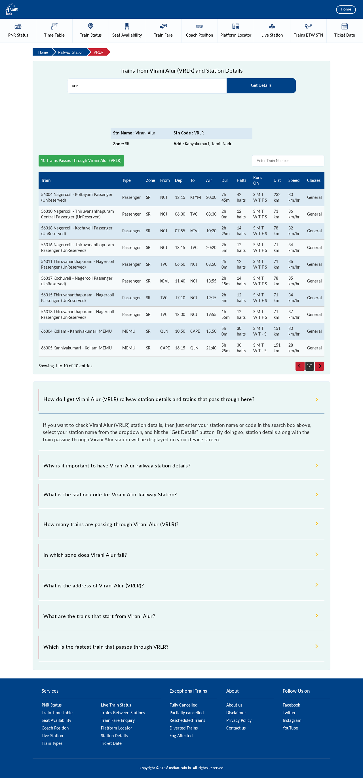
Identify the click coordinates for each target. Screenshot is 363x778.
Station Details (114, 736)
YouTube (290, 728)
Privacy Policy (239, 720)
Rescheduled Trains (187, 720)
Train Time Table (57, 713)
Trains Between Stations (123, 713)
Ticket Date (111, 743)
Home (346, 9)
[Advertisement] (181, 112)
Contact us (236, 728)
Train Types (52, 743)
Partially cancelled (187, 713)
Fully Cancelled (183, 705)
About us (234, 705)
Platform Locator (116, 728)
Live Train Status (116, 705)
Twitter (289, 713)
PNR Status (52, 705)
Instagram (292, 720)
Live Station (52, 736)
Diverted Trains (184, 728)
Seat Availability (56, 720)
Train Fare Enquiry (118, 720)
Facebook (291, 705)
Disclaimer (236, 713)
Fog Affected (181, 736)
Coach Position (55, 728)
